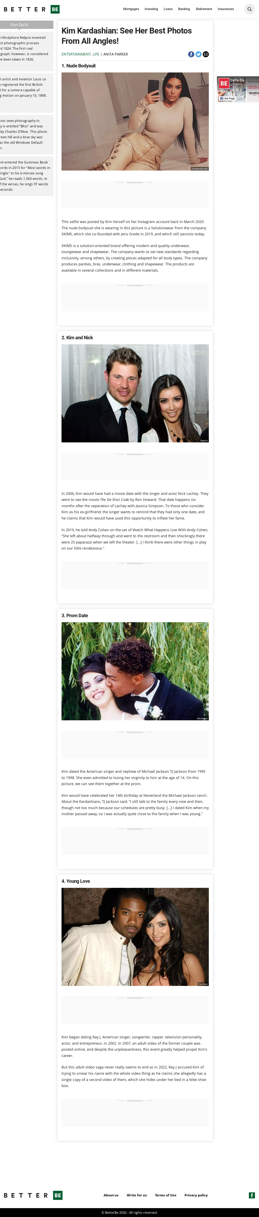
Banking (184, 9)
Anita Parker (115, 54)
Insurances (226, 9)
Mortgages (131, 9)
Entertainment (76, 54)
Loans (168, 9)
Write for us (137, 1195)
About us (111, 1195)
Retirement (204, 9)
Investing (151, 9)
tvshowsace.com (200, 168)
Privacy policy (196, 1195)
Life (96, 54)
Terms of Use (165, 1195)
